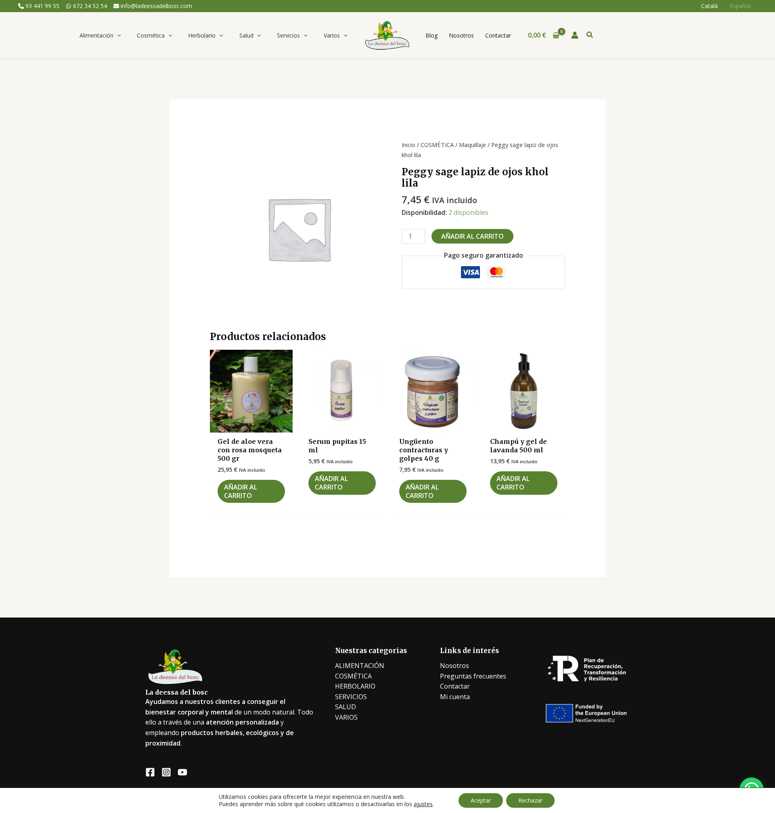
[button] (117, 35)
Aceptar (481, 800)
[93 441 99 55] (38, 6)
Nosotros (454, 665)
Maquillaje (472, 145)
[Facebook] (150, 772)
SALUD (345, 706)
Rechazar (530, 800)
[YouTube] (182, 772)
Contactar (455, 686)
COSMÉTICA (437, 145)
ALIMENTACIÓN (359, 665)
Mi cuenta (455, 696)
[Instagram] (166, 772)
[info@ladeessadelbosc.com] (152, 6)
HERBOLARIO (355, 686)
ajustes (423, 804)
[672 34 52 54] (86, 6)
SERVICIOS (351, 696)
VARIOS (346, 717)
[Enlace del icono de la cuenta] (574, 35)
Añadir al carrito (472, 236)
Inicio (408, 145)
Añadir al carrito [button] (240, 491)
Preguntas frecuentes (473, 676)
